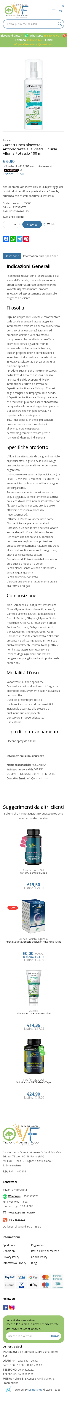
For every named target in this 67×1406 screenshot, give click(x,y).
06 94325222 (17, 1219)
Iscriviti (55, 1336)
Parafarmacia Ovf (33, 870)
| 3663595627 (23, 1196)
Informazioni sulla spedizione (40, 256)
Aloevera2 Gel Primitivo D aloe (34, 1013)
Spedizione (9, 1245)
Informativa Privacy (14, 1263)
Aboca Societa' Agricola (33, 939)
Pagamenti (37, 1245)
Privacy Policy (11, 1257)
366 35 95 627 (52, 35)
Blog (34, 1263)
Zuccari (7, 140)
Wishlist (52, 224)
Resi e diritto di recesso (45, 1251)
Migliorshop (35, 1389)
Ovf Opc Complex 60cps (33, 873)
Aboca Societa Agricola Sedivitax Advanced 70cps (33, 941)
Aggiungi (32, 224)
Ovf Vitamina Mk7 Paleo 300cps (33, 1082)
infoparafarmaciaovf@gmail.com (33, 44)
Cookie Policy (39, 1257)
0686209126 (34, 40)
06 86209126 (18, 1374)
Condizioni (9, 1251)
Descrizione (12, 256)
